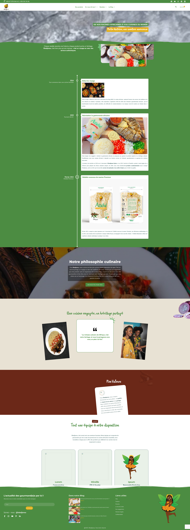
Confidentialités (119, 514)
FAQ (116, 499)
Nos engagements (119, 509)
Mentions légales (119, 512)
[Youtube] (174, 1)
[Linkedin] (184, 1)
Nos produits (79, 7)
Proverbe (117, 504)
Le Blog (111, 7)
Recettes (102, 7)
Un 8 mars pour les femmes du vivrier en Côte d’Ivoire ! (94, 516)
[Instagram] (178, 1)
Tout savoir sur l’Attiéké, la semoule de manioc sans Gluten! (95, 507)
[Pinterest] (181, 1)
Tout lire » (82, 500)
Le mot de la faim (119, 506)
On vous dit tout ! (90, 7)
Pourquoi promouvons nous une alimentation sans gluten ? (95, 498)
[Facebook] (171, 1)
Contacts (117, 501)
